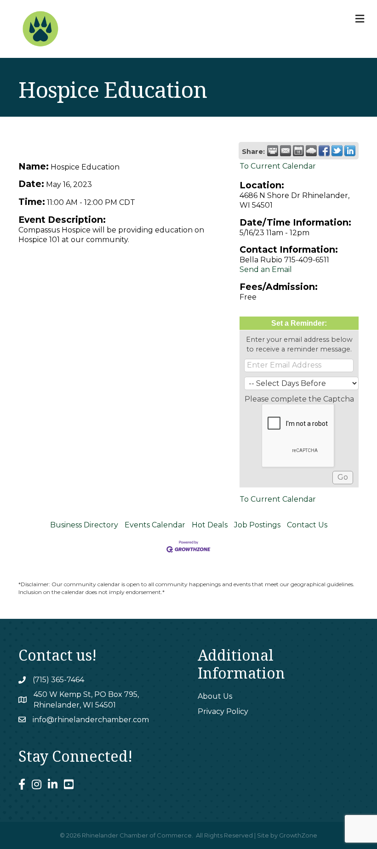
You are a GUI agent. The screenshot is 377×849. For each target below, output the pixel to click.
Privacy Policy (223, 711)
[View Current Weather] (311, 150)
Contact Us (307, 525)
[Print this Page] (272, 150)
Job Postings (257, 525)
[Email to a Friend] (285, 150)
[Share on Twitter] (337, 150)
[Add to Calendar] (298, 150)
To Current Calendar (278, 166)
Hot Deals (210, 525)
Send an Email (266, 269)
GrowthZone (298, 835)
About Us (215, 696)
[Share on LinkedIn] (349, 150)
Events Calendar (155, 525)
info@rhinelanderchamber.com (91, 719)
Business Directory (84, 525)
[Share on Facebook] (324, 150)
